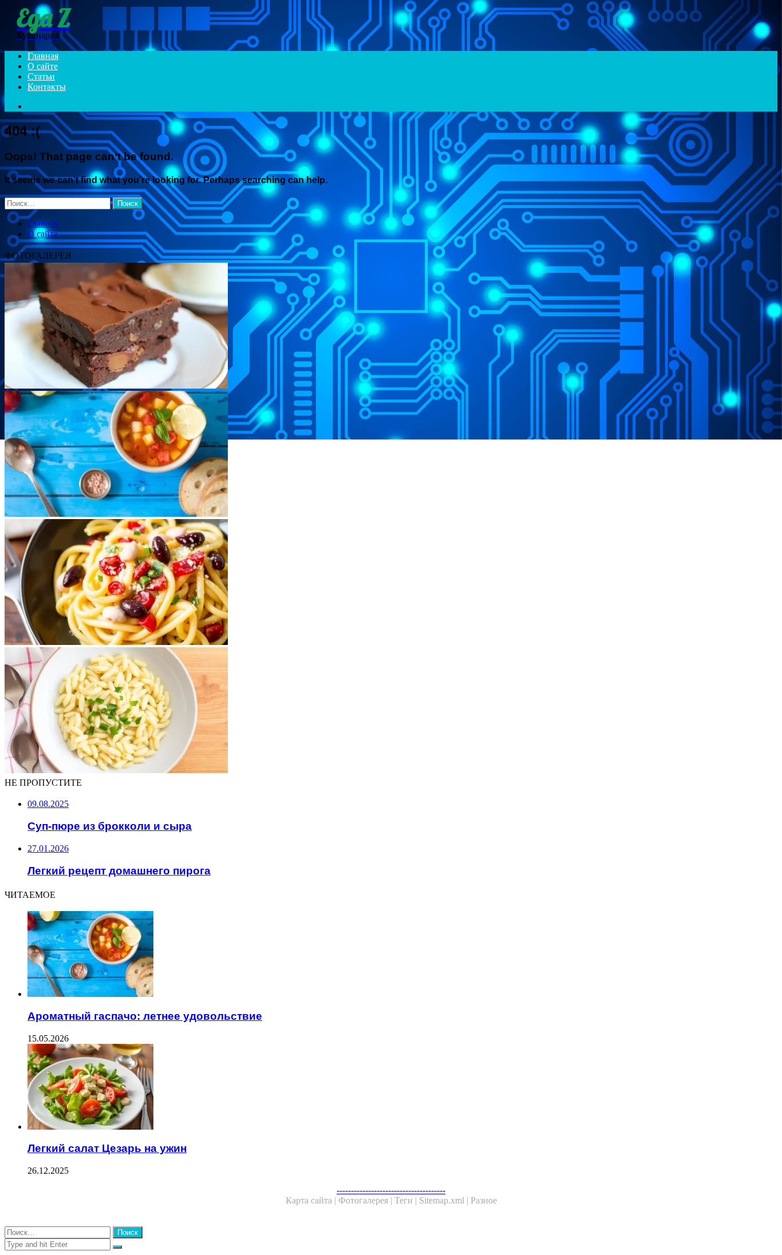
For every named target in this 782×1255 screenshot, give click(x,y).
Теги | (406, 1200)
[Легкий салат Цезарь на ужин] (359, 1088)
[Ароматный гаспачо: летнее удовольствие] (348, 455)
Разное (484, 1200)
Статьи (41, 76)
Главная (42, 56)
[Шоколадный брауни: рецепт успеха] (348, 327)
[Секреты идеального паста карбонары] (348, 583)
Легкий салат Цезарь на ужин (107, 1148)
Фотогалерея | (366, 1200)
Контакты (46, 87)
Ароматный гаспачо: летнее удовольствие (144, 1016)
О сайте (42, 66)
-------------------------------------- (391, 1190)
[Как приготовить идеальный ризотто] (348, 711)
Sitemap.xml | (445, 1200)
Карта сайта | (312, 1200)
